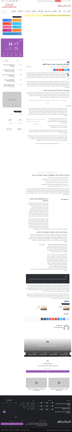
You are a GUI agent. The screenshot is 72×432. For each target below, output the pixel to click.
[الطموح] (7, 115)
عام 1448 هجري (8, 129)
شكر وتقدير (13, 11)
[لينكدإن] (58, 319)
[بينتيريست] (63, 70)
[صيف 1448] (66, 308)
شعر (61, 60)
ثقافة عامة (54, 11)
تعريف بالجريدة (23, 430)
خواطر (63, 60)
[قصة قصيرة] (17, 125)
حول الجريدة (28, 405)
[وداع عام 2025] (50, 410)
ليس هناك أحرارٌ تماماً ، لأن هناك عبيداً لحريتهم (8, 65)
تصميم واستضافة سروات (50, 430)
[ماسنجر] (54, 70)
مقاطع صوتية (33, 408)
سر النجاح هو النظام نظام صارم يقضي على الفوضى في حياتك (9, 85)
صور (29, 407)
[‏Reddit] (60, 70)
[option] (47, 345)
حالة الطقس (20, 11)
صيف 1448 (60, 306)
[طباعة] (42, 319)
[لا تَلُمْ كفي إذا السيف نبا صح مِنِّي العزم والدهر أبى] (18, 76)
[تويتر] (65, 70)
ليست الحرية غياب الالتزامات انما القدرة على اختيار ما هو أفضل (42, 1)
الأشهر (17, 60)
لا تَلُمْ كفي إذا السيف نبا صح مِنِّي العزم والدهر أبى (8, 75)
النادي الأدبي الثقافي (60, 430)
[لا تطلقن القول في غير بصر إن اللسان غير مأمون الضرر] (18, 81)
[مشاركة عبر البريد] (45, 319)
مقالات (59, 11)
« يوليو (16, 417)
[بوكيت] (57, 70)
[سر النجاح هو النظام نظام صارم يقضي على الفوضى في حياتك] (18, 86)
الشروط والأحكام (17, 430)
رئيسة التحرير (65, 66)
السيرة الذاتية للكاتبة (4, 430)
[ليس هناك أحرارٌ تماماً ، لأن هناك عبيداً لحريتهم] (18, 66)
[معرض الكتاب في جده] (45, 410)
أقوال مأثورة (40, 11)
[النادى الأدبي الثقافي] (64, 5)
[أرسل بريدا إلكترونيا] (62, 66)
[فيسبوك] (68, 70)
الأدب (64, 11)
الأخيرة (6, 60)
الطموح (10, 119)
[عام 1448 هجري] (7, 125)
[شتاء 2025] (39, 410)
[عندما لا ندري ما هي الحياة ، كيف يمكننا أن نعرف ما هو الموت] (18, 71)
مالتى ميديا (27, 11)
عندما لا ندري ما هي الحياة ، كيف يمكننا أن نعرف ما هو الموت (8, 70)
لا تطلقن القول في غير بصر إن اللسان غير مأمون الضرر (9, 80)
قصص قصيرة (47, 11)
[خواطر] (44, 308)
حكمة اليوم (34, 11)
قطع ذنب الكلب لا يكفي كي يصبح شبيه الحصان (47, 346)
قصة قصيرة (19, 129)
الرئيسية (68, 11)
